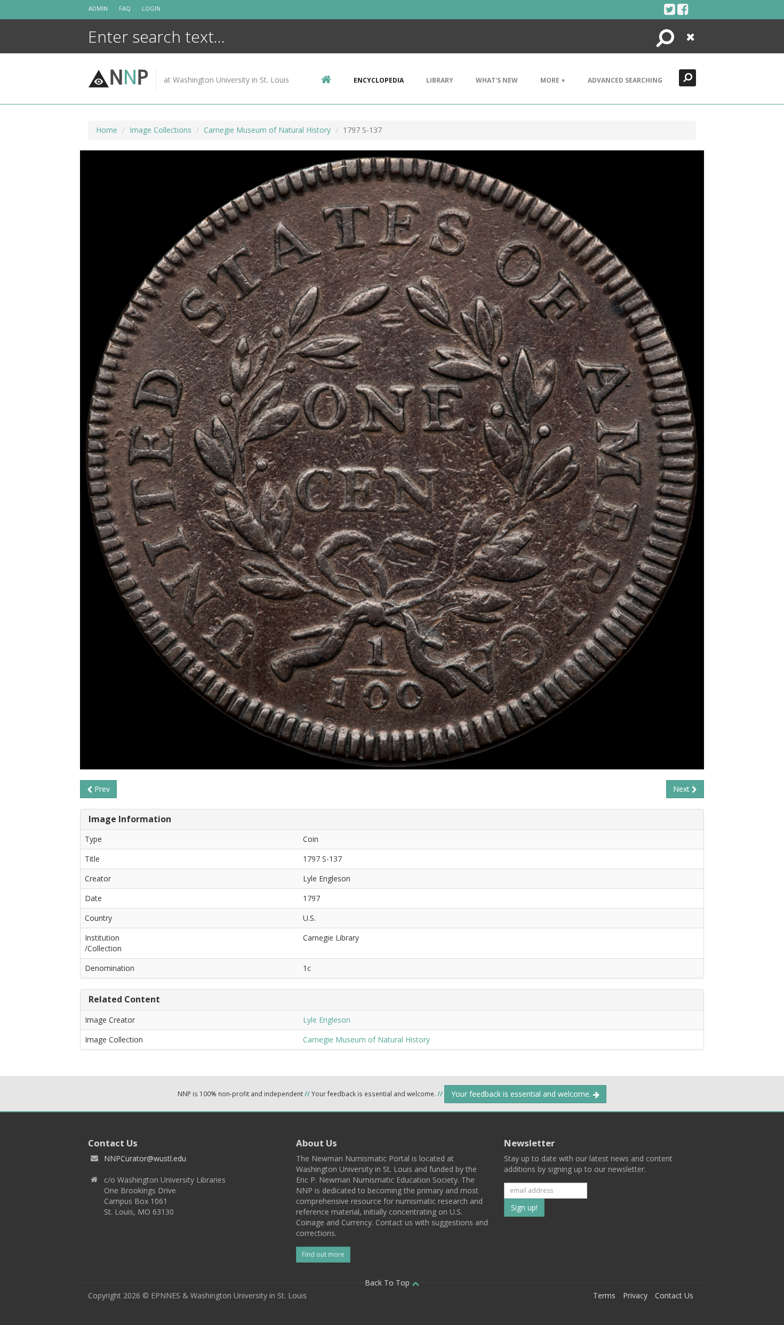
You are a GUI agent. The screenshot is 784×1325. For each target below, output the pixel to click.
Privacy (635, 1295)
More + (552, 80)
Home (106, 130)
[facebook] (683, 9)
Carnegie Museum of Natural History (267, 130)
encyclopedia (379, 80)
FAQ (125, 8)
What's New (497, 80)
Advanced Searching (625, 80)
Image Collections (160, 130)
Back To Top (388, 1283)
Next (682, 789)
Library (439, 80)
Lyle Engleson (326, 1020)
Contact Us (674, 1295)
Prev (101, 789)
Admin (98, 8)
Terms (604, 1295)
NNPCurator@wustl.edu (145, 1158)
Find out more (323, 1254)
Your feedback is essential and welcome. (522, 1094)
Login (151, 8)
